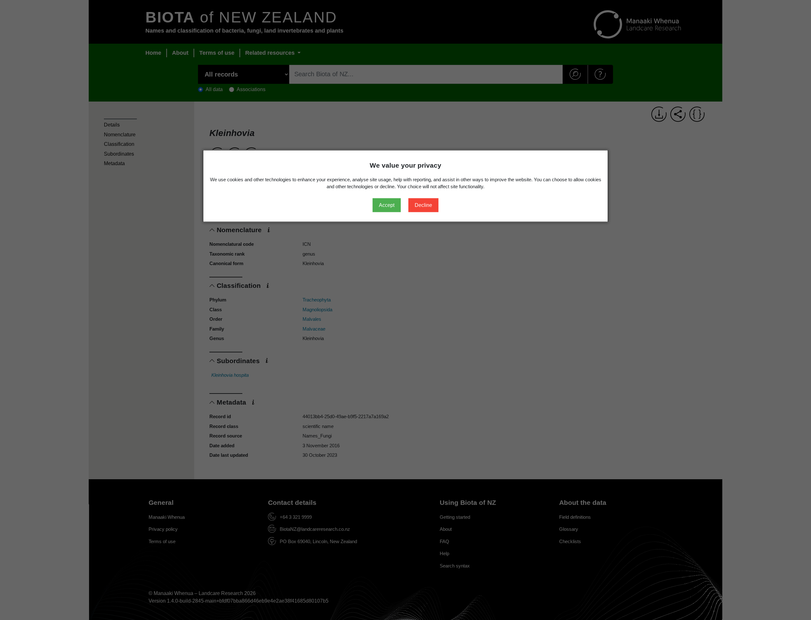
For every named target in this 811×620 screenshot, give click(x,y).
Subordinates (119, 154)
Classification (119, 144)
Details (112, 124)
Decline (423, 205)
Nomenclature (120, 134)
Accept (386, 205)
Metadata (114, 163)
